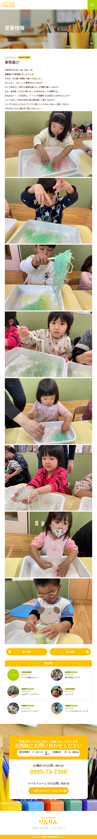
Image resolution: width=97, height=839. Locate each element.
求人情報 (35, 828)
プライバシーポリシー (57, 828)
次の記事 (70, 652)
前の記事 (26, 652)
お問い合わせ (43, 828)
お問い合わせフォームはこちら (48, 791)
